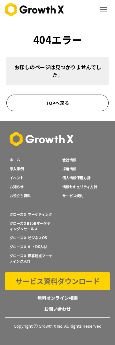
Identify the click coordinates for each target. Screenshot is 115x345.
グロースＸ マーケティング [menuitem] (31, 214)
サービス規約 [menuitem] (72, 195)
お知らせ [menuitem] (17, 186)
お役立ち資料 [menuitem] (20, 195)
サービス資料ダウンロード (57, 281)
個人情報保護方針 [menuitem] (76, 177)
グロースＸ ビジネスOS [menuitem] (28, 237)
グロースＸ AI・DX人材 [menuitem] (28, 246)
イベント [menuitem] (17, 177)
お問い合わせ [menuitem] (57, 308)
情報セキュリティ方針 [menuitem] (79, 186)
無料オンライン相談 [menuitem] (57, 297)
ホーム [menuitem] (15, 159)
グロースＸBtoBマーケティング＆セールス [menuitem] (30, 226)
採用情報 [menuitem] (69, 168)
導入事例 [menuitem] (17, 168)
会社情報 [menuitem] (69, 159)
